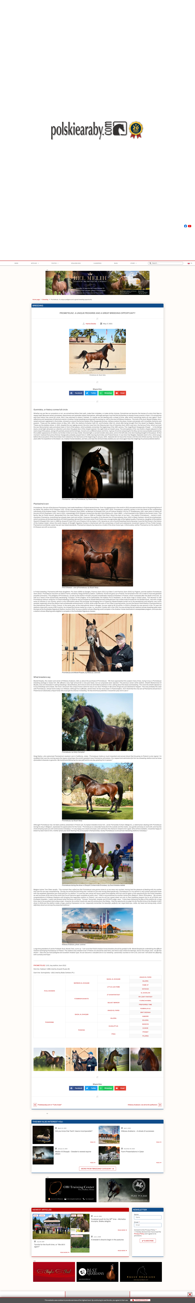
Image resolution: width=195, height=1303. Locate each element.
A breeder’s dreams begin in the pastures (107, 1240)
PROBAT (145, 1032)
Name (136, 1214)
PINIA (113, 1034)
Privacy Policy (139, 1234)
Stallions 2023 (76, 263)
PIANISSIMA (49, 1022)
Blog (116, 263)
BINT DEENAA (145, 1012)
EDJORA (145, 1020)
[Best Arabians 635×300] (97, 1281)
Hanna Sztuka (91, 324)
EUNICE (145, 1028)
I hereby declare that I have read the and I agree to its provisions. (147, 1233)
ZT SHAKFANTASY (113, 995)
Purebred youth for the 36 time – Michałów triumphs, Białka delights (108, 1220)
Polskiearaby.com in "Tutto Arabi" (50, 1105)
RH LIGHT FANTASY (145, 997)
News (16, 263)
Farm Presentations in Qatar (132, 1152)
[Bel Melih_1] (98, 294)
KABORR (145, 1016)
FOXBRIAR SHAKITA (81, 998)
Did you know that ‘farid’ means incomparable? (73, 1131)
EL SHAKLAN (145, 993)
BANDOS (145, 1024)
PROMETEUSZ (39, 965)
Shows (42, 1215)
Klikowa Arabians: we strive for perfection (142, 1105)
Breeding (45, 299)
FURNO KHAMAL (145, 1000)
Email (136, 1222)
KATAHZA (145, 989)
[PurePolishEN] (124, 1202)
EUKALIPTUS (113, 1026)
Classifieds (97, 263)
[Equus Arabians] (141, 1281)
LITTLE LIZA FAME (113, 987)
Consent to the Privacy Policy (144, 1230)
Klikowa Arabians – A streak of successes (137, 1131)
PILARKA (145, 1036)
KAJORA (145, 981)
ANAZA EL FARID (145, 977)
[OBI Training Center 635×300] (71, 1202)
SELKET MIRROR (113, 1002)
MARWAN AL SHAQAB (81, 983)
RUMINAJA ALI (145, 1008)
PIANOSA (81, 1030)
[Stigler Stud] (54, 1281)
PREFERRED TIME (145, 1004)
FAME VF (145, 985)
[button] (76, 393)
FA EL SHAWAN (49, 991)
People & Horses (77, 1236)
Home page (36, 299)
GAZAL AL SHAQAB (113, 979)
